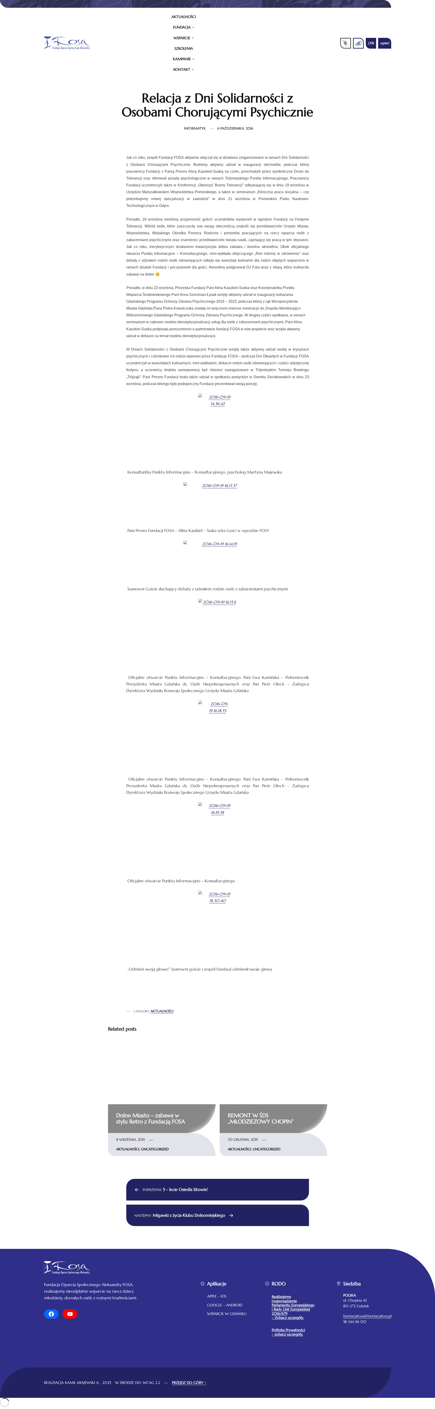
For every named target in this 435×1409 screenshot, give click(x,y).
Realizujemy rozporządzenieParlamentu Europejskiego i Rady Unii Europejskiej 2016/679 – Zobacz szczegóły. (293, 1307)
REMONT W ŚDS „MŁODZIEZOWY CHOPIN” (261, 1118)
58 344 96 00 (354, 1322)
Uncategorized (155, 1149)
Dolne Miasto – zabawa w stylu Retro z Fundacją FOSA (150, 1118)
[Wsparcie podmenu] (193, 38)
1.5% (371, 43)
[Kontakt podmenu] (193, 69)
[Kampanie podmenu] (193, 59)
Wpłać (384, 43)
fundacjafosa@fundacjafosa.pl (367, 1316)
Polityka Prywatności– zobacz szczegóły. (288, 1332)
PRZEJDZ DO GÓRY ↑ (189, 1382)
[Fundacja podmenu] (193, 27)
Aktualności (162, 1011)
